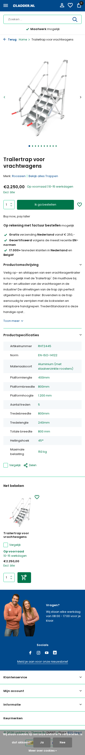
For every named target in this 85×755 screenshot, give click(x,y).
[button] (29, 146)
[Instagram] (38, 653)
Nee (62, 742)
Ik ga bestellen (45, 204)
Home (23, 39)
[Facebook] (30, 653)
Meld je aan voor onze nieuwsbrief (42, 661)
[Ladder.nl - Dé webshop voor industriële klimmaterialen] (24, 5)
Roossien (19, 176)
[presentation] (4, 97)
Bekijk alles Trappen (43, 176)
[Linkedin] (55, 653)
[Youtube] (47, 653)
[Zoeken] (75, 19)
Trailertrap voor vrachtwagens (16, 535)
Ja (42, 742)
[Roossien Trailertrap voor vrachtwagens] (21, 512)
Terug (12, 39)
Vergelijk (15, 465)
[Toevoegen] (24, 577)
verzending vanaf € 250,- (42, 234)
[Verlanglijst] (70, 6)
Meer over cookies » (43, 750)
